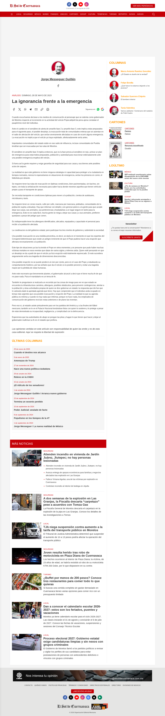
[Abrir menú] (11, 14)
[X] (75, 4)
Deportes (122, 14)
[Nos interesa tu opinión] (82, 675)
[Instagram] (86, 4)
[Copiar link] (42, 109)
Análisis (64, 14)
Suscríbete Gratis (131, 237)
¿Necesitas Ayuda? (82, 691)
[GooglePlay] (100, 697)
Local (18, 14)
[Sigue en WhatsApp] (98, 109)
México (38, 14)
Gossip (83, 14)
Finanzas (54, 14)
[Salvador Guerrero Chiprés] (114, 98)
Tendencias (102, 14)
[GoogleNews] (88, 697)
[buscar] (153, 14)
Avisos (132, 14)
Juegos (140, 14)
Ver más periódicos (143, 6)
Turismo (113, 14)
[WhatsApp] (25, 109)
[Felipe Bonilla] (114, 85)
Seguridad (28, 14)
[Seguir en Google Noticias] (102, 109)
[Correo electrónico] (36, 109)
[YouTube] (81, 4)
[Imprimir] (48, 109)
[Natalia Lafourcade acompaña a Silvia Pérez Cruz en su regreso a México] (115, 199)
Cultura (91, 14)
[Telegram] (30, 109)
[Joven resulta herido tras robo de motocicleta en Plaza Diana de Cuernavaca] (26, 559)
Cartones (73, 14)
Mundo (46, 14)
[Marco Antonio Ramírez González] (114, 73)
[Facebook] (69, 4)
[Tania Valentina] (114, 110)
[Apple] (94, 697)
